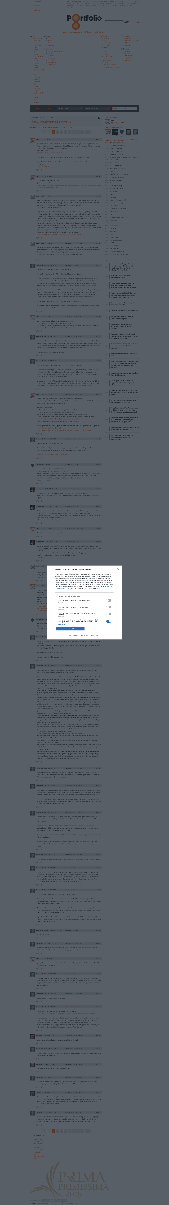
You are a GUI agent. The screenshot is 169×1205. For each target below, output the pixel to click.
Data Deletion (73, 635)
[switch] (108, 600)
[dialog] (84, 602)
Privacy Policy (95, 635)
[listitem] (84, 596)
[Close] (118, 569)
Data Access (84, 635)
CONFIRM (70, 629)
